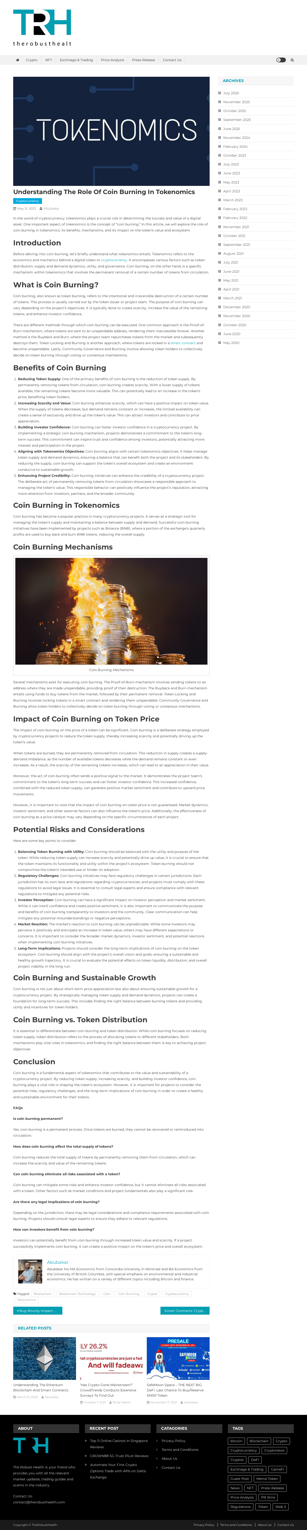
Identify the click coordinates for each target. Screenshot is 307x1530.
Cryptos (237, 1460)
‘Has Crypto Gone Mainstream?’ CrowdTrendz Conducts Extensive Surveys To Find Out (108, 1390)
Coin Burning (128, 1294)
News (235, 1488)
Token (263, 1507)
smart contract (183, 343)
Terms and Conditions (180, 1449)
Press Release (143, 60)
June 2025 (231, 129)
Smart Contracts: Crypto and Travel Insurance (187, 1311)
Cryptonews (274, 1450)
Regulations (240, 1507)
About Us (169, 1458)
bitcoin (236, 1441)
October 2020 (234, 325)
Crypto (31, 60)
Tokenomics (26, 1300)
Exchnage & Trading (76, 60)
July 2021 (230, 262)
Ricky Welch (121, 1402)
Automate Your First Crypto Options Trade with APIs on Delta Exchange (118, 1471)
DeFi (255, 1460)
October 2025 (234, 111)
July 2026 (231, 93)
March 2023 (233, 200)
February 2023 (235, 209)
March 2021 (232, 298)
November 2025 (236, 102)
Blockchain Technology (77, 1294)
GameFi (277, 1469)
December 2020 (236, 307)
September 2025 (237, 120)
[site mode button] (281, 60)
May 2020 (231, 343)
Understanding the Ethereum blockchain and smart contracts (40, 1387)
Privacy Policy (173, 1441)
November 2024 (236, 138)
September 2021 (236, 244)
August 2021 (233, 253)
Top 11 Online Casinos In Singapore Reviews (119, 1444)
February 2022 (235, 218)
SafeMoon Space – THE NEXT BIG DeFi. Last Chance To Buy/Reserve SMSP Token (175, 1390)
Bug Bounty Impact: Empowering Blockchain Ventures (40, 1311)
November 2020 (236, 316)
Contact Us (172, 60)
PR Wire (268, 1497)
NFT (48, 60)
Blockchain (43, 1294)
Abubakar (51, 208)
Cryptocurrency (27, 201)
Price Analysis (112, 60)
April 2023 (231, 191)
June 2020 (231, 334)
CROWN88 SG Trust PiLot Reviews (119, 1456)
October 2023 (234, 155)
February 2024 (235, 146)
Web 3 (280, 1507)
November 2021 (236, 227)
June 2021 (231, 271)
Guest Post (239, 1479)
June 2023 (231, 173)
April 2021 (231, 289)
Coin (107, 1294)
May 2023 (231, 182)
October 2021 (234, 236)
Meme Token (267, 1479)
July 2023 (231, 164)
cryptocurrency (114, 260)
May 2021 (230, 280)
